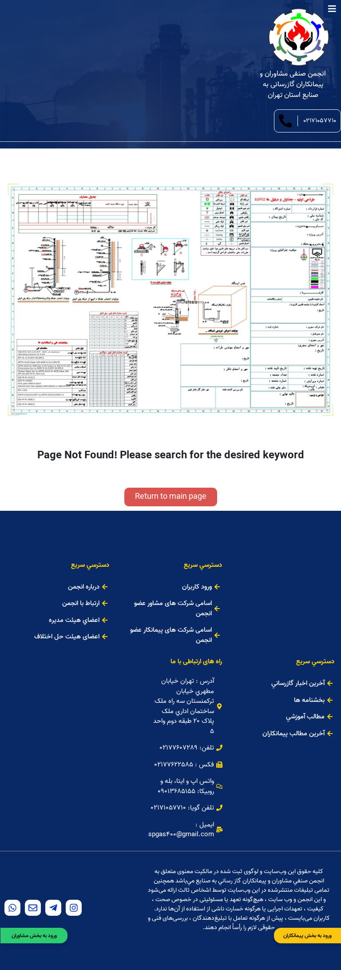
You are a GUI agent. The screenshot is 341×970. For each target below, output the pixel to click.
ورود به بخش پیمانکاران (307, 935)
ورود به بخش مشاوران (34, 935)
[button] (170, 497)
